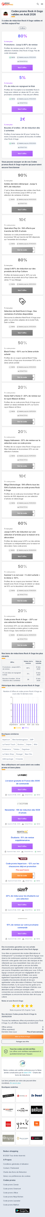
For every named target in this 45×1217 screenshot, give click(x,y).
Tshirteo (16, 749)
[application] (22, 712)
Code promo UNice (10, 1193)
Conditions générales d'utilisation (15, 1164)
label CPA (27, 1073)
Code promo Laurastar (11, 1201)
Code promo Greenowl (12, 1189)
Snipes (28, 744)
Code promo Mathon (11, 1205)
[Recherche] (37, 4)
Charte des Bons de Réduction (15, 1172)
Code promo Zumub (11, 1185)
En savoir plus (15, 1083)
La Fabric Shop (8, 754)
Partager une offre (22, 1041)
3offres (22, 28)
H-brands (19, 759)
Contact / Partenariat (11, 1168)
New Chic (28, 754)
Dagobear (26, 749)
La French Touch (8, 744)
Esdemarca (6, 749)
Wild (35, 744)
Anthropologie (7, 759)
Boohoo (21, 744)
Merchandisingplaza (20, 740)
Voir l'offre (22, 68)
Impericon (6, 740)
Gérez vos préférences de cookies (16, 1176)
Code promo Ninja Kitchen (13, 1197)
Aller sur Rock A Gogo (22, 1037)
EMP (31, 740)
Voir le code (22, 250)
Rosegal (19, 754)
